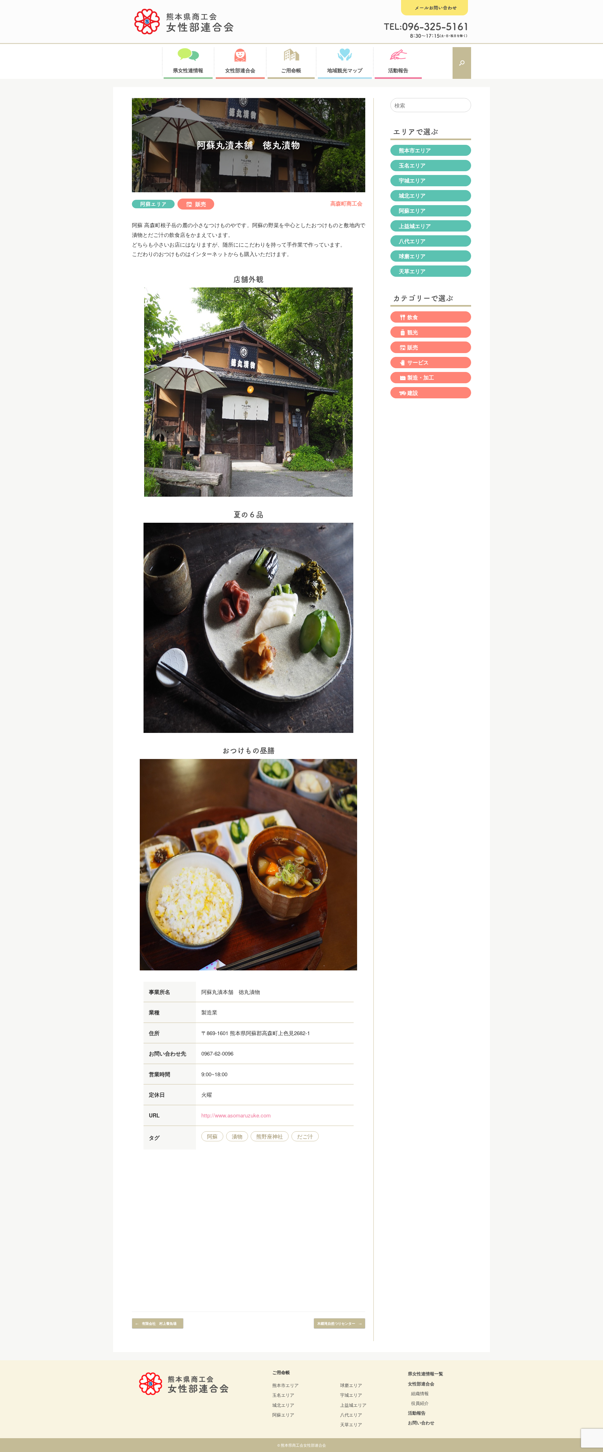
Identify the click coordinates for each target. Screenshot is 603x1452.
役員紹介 (420, 1403)
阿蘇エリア (153, 204)
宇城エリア (412, 180)
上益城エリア (415, 226)
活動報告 (417, 1413)
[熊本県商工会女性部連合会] (184, 21)
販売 (200, 204)
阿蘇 (212, 1136)
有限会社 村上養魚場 (157, 1323)
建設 (412, 392)
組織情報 (420, 1393)
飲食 (412, 317)
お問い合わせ (421, 1422)
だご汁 (305, 1136)
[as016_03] (248, 971)
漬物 (237, 1136)
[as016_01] (248, 497)
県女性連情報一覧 (425, 1373)
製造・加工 (420, 377)
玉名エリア (412, 165)
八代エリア (412, 241)
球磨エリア (412, 256)
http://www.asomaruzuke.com (236, 1115)
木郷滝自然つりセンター (339, 1323)
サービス (418, 362)
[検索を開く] (462, 63)
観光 (412, 332)
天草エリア (412, 271)
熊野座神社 (269, 1136)
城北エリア (412, 195)
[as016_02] (248, 734)
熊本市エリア (415, 150)
